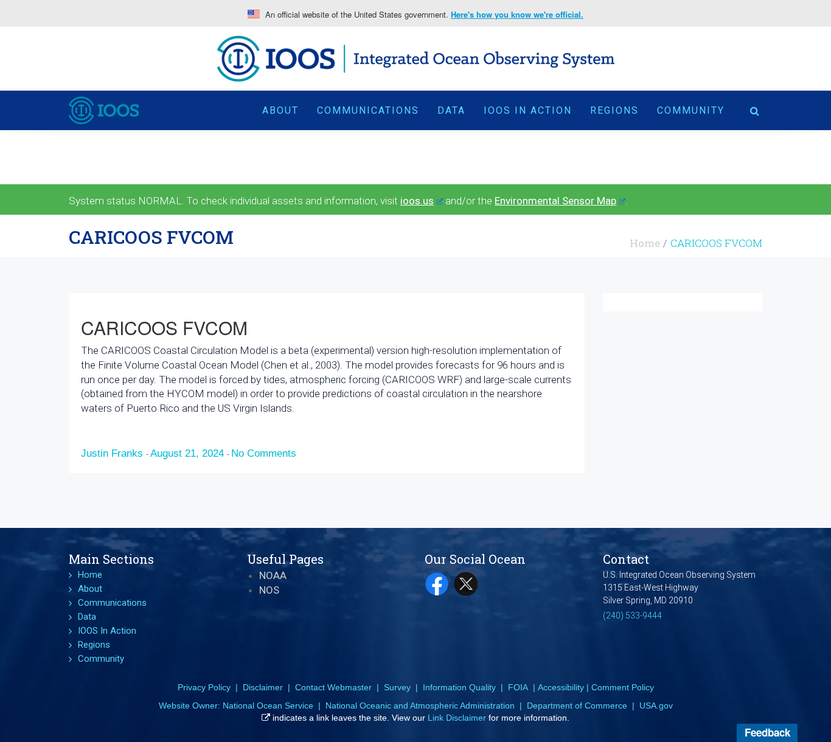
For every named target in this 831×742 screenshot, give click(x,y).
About (280, 110)
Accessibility (561, 687)
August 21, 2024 (188, 453)
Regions (614, 110)
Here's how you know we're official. (517, 14)
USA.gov (656, 705)
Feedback (767, 732)
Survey (397, 687)
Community (691, 110)
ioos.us (417, 201)
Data (451, 110)
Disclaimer (263, 687)
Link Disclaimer (457, 718)
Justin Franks (113, 453)
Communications (368, 110)
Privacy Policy (204, 687)
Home (645, 243)
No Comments (263, 453)
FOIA (518, 687)
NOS (269, 590)
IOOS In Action (528, 110)
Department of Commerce (577, 705)
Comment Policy (622, 687)
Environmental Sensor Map (555, 201)
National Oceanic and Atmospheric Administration (420, 705)
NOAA (273, 575)
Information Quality (459, 687)
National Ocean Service (268, 705)
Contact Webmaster (333, 687)
